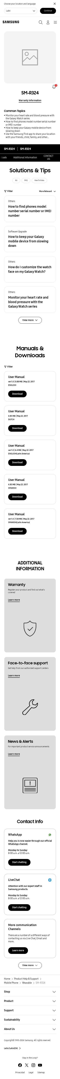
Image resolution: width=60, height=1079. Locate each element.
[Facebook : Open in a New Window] (20, 1065)
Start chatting (19, 862)
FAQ (26, 180)
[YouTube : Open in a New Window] (40, 1065)
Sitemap (41, 1072)
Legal (31, 1072)
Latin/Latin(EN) (11, 1048)
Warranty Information (30, 100)
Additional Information (25, 157)
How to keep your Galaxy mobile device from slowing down (28, 129)
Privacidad (20, 1072)
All (16, 180)
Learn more (14, 599)
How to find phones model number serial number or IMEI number (31, 123)
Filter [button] (10, 191)
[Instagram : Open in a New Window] (33, 1065)
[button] (30, 209)
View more (28, 965)
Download (17, 393)
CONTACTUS (48, 158)
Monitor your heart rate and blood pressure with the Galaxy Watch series (30, 117)
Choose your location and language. (20, 4)
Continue (48, 11)
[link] (54, 87)
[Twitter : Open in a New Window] (27, 1065)
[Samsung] (10, 22)
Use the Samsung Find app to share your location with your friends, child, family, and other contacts (30, 136)
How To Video (39, 180)
